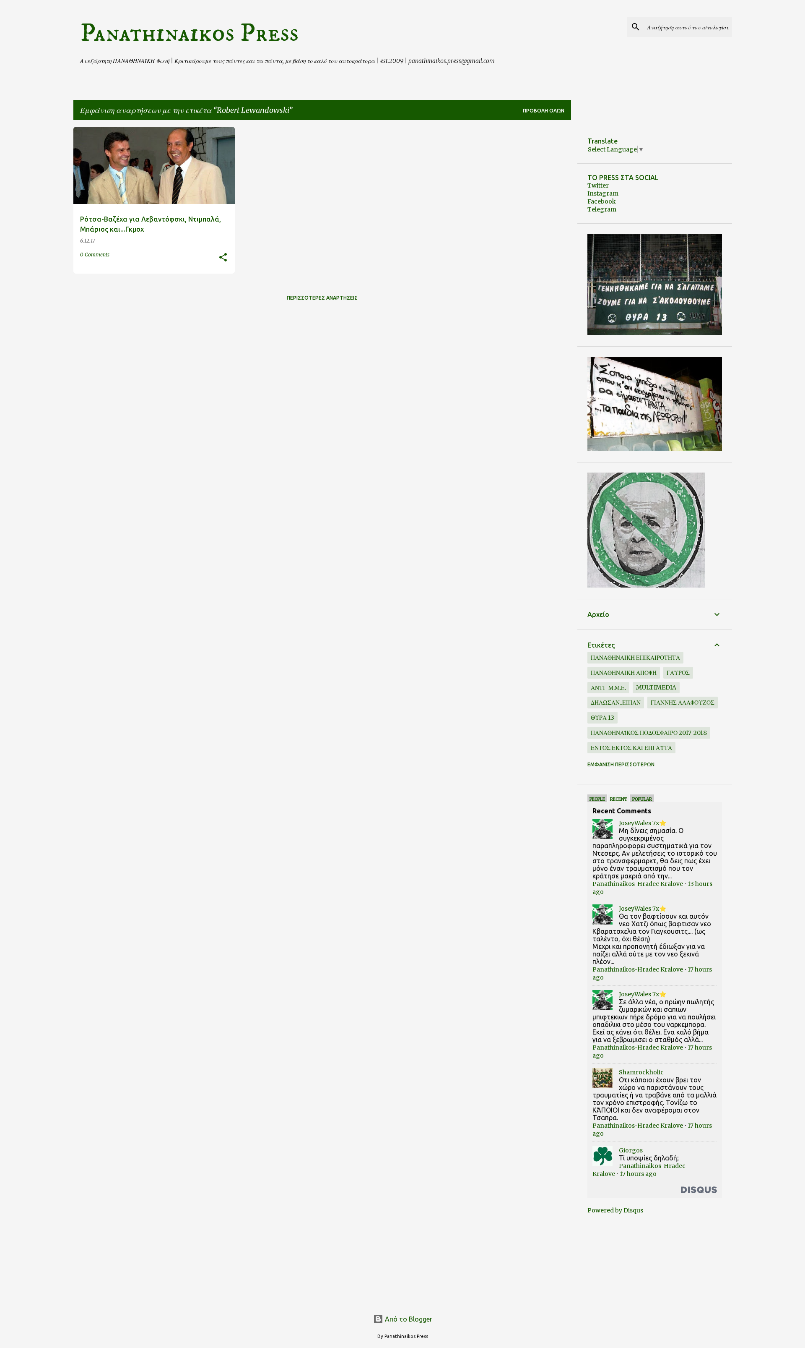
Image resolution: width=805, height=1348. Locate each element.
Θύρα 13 (602, 717)
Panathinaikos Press (189, 33)
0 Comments (94, 254)
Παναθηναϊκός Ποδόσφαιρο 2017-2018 (649, 733)
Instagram (602, 193)
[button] (223, 258)
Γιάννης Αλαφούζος (682, 702)
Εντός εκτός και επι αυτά (631, 748)
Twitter (598, 185)
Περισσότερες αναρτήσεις (322, 297)
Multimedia (656, 687)
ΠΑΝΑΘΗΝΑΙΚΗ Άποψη (624, 673)
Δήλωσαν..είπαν (616, 702)
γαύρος (678, 673)
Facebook (601, 201)
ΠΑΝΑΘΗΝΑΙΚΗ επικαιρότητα (635, 657)
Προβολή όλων (543, 110)
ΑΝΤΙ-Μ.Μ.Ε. (608, 688)
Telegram (601, 209)
